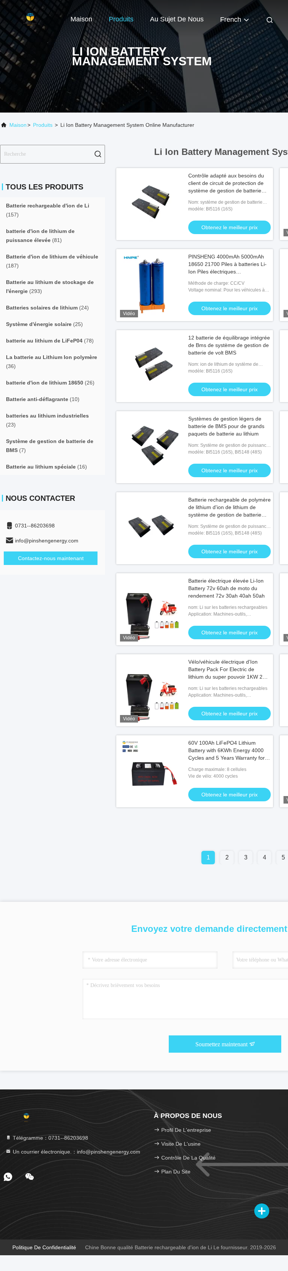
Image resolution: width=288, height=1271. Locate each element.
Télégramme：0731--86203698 (49, 1138)
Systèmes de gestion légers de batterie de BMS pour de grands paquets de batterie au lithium (226, 426)
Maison (81, 19)
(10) (43, 399)
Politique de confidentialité (44, 1247)
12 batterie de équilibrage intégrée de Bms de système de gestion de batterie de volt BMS (229, 345)
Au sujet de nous (177, 19)
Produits (121, 19)
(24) (47, 308)
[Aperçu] (30, 19)
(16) (46, 467)
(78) (50, 341)
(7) (49, 445)
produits (42, 125)
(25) (44, 324)
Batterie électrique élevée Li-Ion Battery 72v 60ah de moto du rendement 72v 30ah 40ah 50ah (226, 588)
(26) (50, 383)
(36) (51, 361)
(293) (50, 286)
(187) (52, 261)
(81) (40, 235)
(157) (47, 210)
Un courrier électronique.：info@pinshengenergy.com (75, 1152)
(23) (47, 420)
